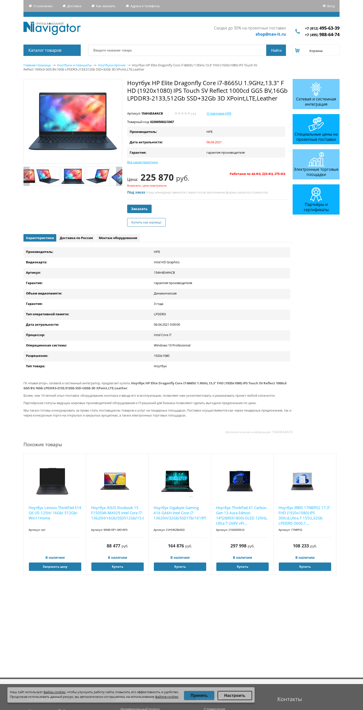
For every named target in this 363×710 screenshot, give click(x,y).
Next (119, 176)
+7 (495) (322, 34)
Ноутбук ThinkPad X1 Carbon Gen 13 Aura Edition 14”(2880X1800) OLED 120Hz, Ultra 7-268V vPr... (241, 515)
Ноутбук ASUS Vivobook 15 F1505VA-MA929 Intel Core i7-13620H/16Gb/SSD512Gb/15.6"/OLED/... (117, 512)
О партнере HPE (219, 113)
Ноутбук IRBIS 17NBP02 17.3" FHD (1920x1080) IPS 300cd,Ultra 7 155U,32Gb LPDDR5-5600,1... (304, 515)
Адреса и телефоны (145, 6)
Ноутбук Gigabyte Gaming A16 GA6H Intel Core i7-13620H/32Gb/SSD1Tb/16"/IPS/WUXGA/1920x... (180, 512)
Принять (199, 695)
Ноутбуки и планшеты (74, 65)
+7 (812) (322, 28)
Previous (26, 176)
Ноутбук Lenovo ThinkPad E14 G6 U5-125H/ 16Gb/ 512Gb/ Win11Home (55, 512)
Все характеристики (142, 162)
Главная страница (37, 65)
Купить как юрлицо (146, 222)
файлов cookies (166, 696)
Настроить (234, 695)
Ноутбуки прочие (111, 65)
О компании (42, 6)
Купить (117, 566)
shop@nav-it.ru (271, 34)
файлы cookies (54, 692)
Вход (331, 6)
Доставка (74, 6)
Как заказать (106, 6)
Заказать (139, 208)
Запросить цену (55, 566)
